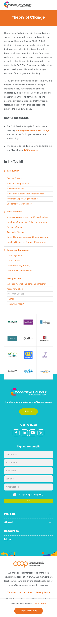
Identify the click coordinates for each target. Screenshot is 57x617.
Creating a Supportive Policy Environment (27, 222)
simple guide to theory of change (32, 130)
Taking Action (14, 278)
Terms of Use (14, 592)
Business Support (15, 227)
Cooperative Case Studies (19, 204)
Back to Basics (14, 178)
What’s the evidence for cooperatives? (25, 194)
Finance (10, 299)
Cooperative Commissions (20, 271)
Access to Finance (15, 232)
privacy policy (36, 495)
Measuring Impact (15, 304)
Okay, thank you (28, 611)
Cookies (28, 592)
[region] (28, 608)
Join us (28, 412)
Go (28, 501)
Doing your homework (18, 250)
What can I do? (14, 212)
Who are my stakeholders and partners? (26, 284)
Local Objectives (15, 256)
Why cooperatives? (16, 189)
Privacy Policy (43, 592)
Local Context (13, 261)
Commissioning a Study (18, 265)
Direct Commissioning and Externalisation (27, 237)
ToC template (31, 150)
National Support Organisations (22, 199)
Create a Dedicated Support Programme (26, 242)
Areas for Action (15, 289)
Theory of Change (15, 294)
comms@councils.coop (40, 402)
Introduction (13, 171)
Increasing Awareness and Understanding (27, 217)
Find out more (39, 604)
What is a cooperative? (18, 184)
